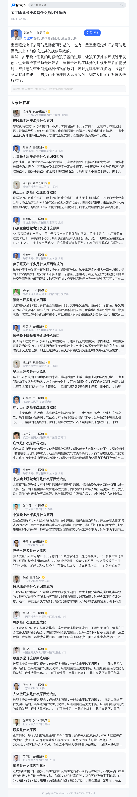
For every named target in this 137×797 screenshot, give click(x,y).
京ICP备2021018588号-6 (82, 793)
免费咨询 (92, 32)
